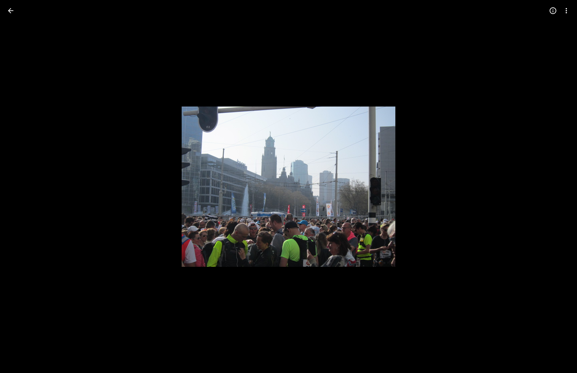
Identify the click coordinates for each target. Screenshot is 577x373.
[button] (18, 186)
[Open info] (553, 10)
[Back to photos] (11, 11)
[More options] (566, 10)
